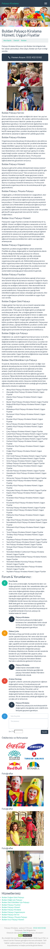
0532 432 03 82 (39, 928)
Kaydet (44, 732)
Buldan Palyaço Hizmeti (11, 907)
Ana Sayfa (7, 40)
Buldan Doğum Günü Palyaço (13, 897)
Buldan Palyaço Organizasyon (13, 912)
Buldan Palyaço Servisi (10, 915)
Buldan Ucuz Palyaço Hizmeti (13, 919)
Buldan (24, 40)
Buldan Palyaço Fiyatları (11, 905)
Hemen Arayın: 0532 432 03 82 (26, 57)
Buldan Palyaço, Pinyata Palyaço (14, 917)
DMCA (25, 933)
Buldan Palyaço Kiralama (11, 910)
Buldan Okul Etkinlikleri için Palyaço (15, 902)
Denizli (16, 40)
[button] (4, 17)
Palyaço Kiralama (10, 3)
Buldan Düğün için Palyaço (12, 900)
